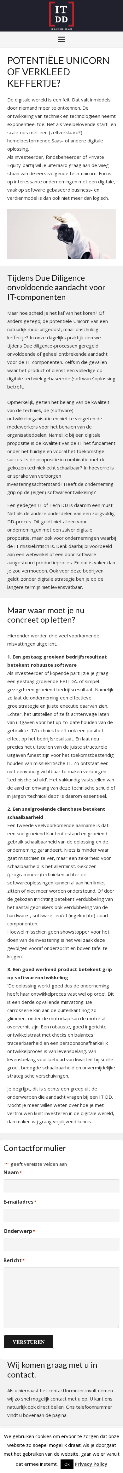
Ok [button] (67, 1464)
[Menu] (61, 39)
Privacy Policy (91, 1464)
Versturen (29, 1341)
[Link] (61, 16)
